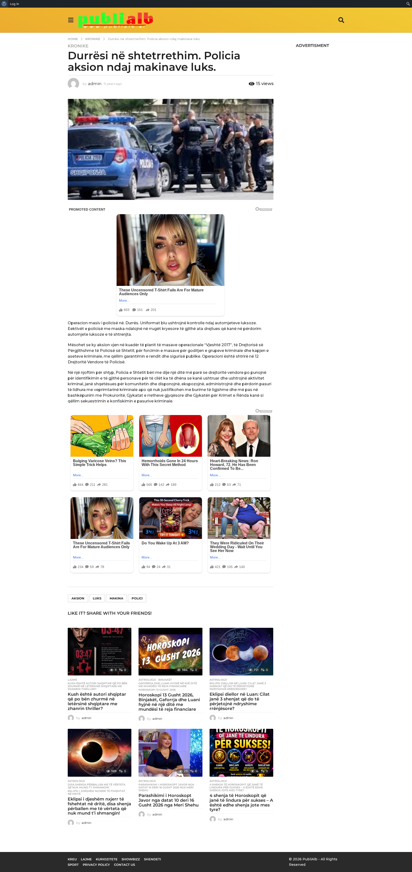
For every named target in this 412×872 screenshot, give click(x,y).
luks (97, 598)
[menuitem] (4, 4)
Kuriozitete (107, 859)
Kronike (78, 46)
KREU (72, 859)
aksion (78, 598)
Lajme (72, 679)
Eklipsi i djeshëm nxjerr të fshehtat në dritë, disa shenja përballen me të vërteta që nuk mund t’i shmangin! (99, 806)
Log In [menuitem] (14, 4)
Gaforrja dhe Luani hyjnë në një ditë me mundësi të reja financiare (168, 685)
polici (137, 598)
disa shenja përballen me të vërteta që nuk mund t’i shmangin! (96, 786)
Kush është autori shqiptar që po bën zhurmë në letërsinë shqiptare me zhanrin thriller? (97, 686)
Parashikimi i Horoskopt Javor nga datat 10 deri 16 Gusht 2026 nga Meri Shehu (166, 787)
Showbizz (131, 859)
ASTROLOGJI (147, 679)
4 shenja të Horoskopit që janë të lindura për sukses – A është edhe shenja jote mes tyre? (236, 787)
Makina (116, 598)
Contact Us (124, 865)
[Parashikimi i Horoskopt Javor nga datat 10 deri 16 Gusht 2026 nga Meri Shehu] (170, 753)
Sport (73, 865)
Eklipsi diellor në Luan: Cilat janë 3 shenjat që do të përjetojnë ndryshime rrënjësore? (238, 686)
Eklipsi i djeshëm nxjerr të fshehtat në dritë (96, 792)
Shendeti (152, 859)
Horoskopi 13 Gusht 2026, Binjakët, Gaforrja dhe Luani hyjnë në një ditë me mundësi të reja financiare (169, 702)
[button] (71, 20)
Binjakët (165, 679)
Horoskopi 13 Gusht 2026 (157, 689)
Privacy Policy (96, 865)
